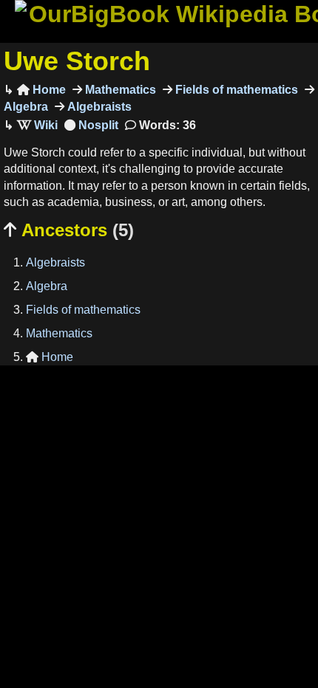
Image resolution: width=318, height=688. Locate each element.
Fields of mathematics (235, 89)
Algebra (46, 286)
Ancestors (69, 230)
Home (41, 89)
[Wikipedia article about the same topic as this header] (37, 125)
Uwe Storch (77, 61)
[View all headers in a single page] (91, 125)
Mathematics (119, 89)
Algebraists (98, 106)
